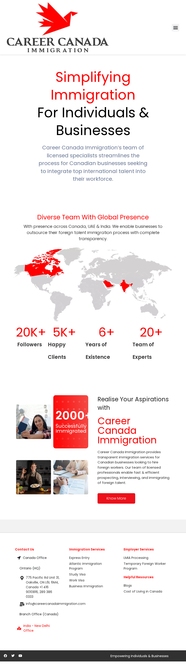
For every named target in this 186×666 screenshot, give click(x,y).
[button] (175, 27)
